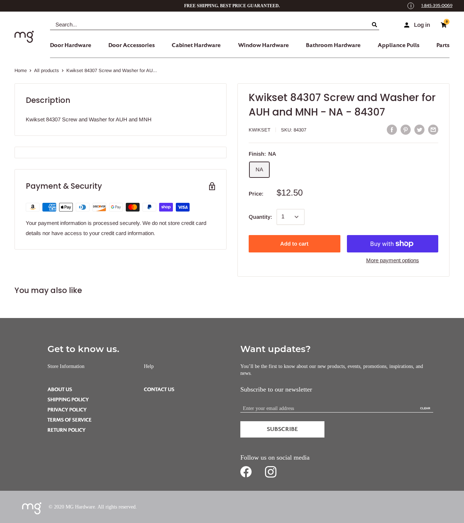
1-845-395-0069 (436, 5)
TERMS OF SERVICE (69, 420)
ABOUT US (59, 389)
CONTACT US (159, 389)
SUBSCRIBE (282, 429)
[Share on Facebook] (392, 129)
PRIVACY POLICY (67, 410)
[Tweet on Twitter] (419, 129)
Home (20, 70)
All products (46, 70)
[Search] (375, 24)
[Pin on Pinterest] (406, 129)
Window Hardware (263, 45)
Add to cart (294, 243)
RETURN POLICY (66, 430)
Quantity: (260, 217)
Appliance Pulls (398, 45)
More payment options (392, 260)
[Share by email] (433, 129)
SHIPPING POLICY (68, 399)
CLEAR (425, 408)
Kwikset (259, 130)
